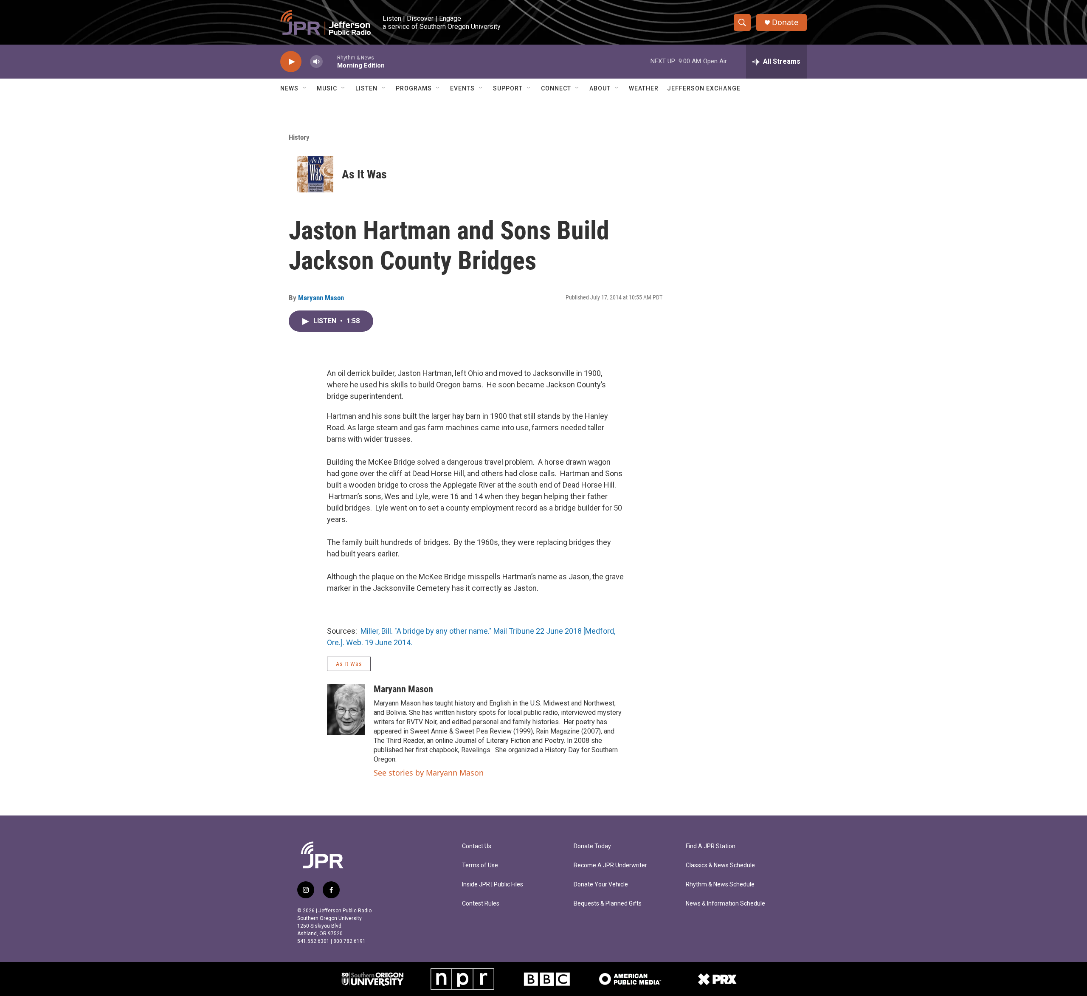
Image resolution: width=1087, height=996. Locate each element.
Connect (556, 88)
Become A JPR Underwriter (610, 865)
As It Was (364, 174)
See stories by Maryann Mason (429, 772)
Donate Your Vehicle (601, 884)
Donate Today (592, 846)
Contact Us (476, 846)
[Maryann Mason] (346, 709)
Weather (644, 88)
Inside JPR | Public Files (492, 884)
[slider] (330, 61)
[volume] (316, 61)
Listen (366, 88)
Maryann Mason (321, 297)
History (299, 137)
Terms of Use (480, 865)
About (600, 88)
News (289, 88)
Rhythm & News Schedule (720, 884)
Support (508, 88)
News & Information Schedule (725, 903)
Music (327, 88)
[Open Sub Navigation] (304, 88)
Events (462, 88)
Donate (785, 22)
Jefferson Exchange (704, 88)
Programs (414, 88)
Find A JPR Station (710, 846)
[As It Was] (315, 174)
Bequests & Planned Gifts (608, 903)
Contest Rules (480, 903)
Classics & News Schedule (720, 865)
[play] (291, 62)
